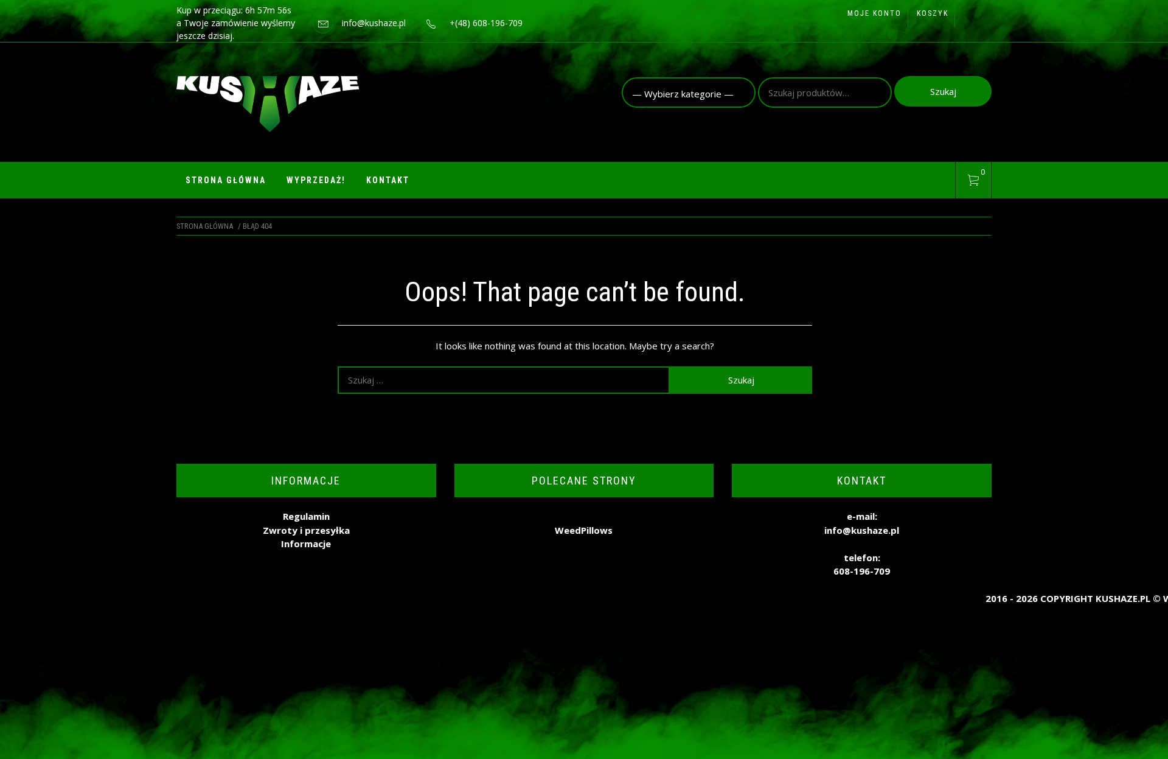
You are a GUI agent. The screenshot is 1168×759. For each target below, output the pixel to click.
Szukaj (943, 91)
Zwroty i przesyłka (306, 530)
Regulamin (306, 516)
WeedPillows (584, 530)
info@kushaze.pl (374, 23)
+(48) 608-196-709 (486, 23)
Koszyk (932, 13)
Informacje (306, 543)
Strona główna (226, 180)
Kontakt (387, 180)
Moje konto (874, 13)
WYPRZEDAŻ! (316, 180)
